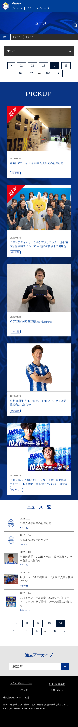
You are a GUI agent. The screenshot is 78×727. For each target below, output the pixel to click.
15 (66, 65)
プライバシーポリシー (21, 683)
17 (31, 73)
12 (32, 65)
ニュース (17, 37)
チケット (17, 8)
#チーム (24, 528)
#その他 (15, 173)
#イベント (25, 610)
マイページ (42, 8)
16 (20, 73)
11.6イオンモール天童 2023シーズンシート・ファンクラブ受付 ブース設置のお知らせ (46, 601)
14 (54, 65)
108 (48, 73)
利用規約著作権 (57, 684)
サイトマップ (21, 690)
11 (21, 65)
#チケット (16, 490)
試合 (29, 8)
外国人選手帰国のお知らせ (35, 523)
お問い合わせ (57, 690)
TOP (5, 37)
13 (43, 65)
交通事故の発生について (34, 539)
